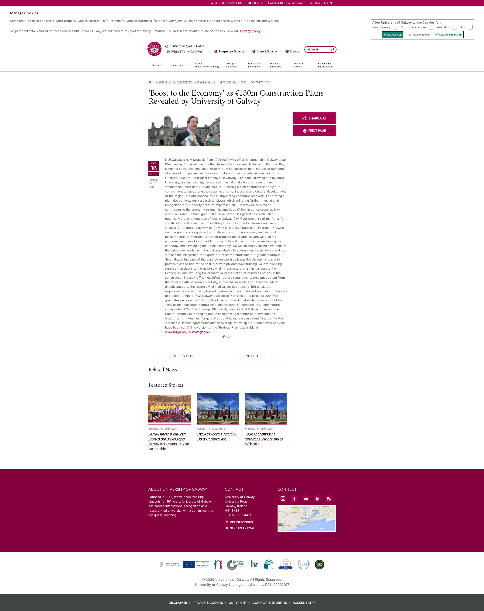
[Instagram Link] (283, 498)
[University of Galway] (175, 49)
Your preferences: (414, 27)
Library (257, 3)
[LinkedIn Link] (317, 498)
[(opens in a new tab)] (184, 567)
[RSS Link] (329, 498)
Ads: (463, 27)
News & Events (206, 82)
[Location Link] (307, 529)
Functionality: (381, 27)
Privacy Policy (250, 31)
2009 (244, 82)
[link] (183, 564)
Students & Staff (322, 3)
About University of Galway (174, 82)
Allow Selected (450, 34)
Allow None (421, 34)
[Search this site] (332, 50)
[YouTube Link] (306, 498)
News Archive (228, 82)
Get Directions (241, 522)
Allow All (394, 34)
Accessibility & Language (287, 3)
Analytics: (444, 27)
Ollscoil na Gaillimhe (228, 3)
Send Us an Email (242, 528)
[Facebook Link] (294, 498)
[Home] (149, 82)
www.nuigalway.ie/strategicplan (187, 332)
